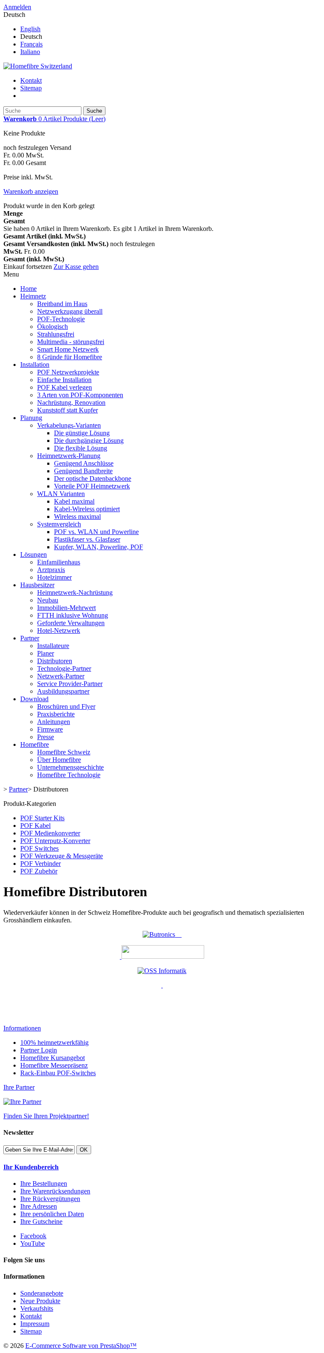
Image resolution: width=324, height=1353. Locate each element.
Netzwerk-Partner (60, 676)
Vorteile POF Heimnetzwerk (92, 486)
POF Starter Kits (42, 818)
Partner (29, 638)
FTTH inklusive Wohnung (72, 615)
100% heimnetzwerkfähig (54, 1042)
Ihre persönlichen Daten (52, 1213)
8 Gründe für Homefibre (69, 357)
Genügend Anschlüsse (83, 463)
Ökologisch (52, 326)
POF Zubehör (38, 871)
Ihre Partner (19, 1087)
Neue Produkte (40, 1300)
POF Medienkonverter (50, 833)
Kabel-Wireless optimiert (87, 508)
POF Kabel (35, 825)
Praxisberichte (56, 714)
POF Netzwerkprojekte (68, 372)
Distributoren (54, 660)
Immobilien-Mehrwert (66, 607)
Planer (45, 653)
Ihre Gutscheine (41, 1221)
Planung (31, 417)
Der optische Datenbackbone (92, 478)
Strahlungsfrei (55, 334)
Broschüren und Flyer (66, 706)
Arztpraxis (51, 569)
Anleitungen (53, 721)
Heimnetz (33, 296)
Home (28, 288)
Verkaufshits (36, 1308)
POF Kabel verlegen (64, 387)
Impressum (34, 1323)
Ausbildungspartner (63, 691)
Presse (45, 736)
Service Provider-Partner (70, 683)
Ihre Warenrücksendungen (55, 1191)
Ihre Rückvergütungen (50, 1198)
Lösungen (33, 554)
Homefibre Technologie (68, 774)
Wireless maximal (77, 516)
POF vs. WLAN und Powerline (96, 531)
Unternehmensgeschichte (70, 767)
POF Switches (39, 848)
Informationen (22, 1028)
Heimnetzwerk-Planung (68, 455)
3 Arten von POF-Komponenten (80, 395)
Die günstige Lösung (82, 433)
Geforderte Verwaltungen (71, 622)
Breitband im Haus (62, 303)
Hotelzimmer (54, 577)
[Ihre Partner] (22, 1101)
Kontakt (31, 80)
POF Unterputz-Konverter (55, 840)
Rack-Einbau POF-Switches (58, 1072)
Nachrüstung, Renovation (71, 402)
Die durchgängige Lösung (89, 440)
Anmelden (17, 7)
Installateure (53, 645)
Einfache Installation (64, 379)
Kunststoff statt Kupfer (67, 410)
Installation (34, 364)
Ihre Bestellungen (43, 1183)
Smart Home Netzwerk (68, 349)
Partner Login (38, 1050)
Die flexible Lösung (80, 448)
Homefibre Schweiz (63, 752)
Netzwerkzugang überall (70, 311)
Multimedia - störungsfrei (70, 341)
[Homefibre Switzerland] (37, 66)
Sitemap (31, 88)
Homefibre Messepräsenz (54, 1065)
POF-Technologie (61, 319)
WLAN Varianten (61, 493)
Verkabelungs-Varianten (69, 425)
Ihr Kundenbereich (31, 1167)
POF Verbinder (40, 863)
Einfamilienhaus (58, 562)
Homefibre (34, 744)
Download (34, 698)
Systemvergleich (59, 524)
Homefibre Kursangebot (52, 1057)
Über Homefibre (59, 759)
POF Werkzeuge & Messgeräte (61, 856)
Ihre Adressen (38, 1206)
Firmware (50, 729)
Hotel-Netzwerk (58, 630)
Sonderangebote (41, 1293)
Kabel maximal (74, 501)
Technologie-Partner (64, 668)
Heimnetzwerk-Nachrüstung (75, 592)
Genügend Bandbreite (83, 470)
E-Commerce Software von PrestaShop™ (81, 1345)
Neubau (47, 600)
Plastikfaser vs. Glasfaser (87, 539)
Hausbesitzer (37, 584)
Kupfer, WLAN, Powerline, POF (98, 546)
